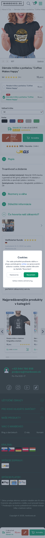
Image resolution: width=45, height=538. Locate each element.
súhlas (24, 264)
